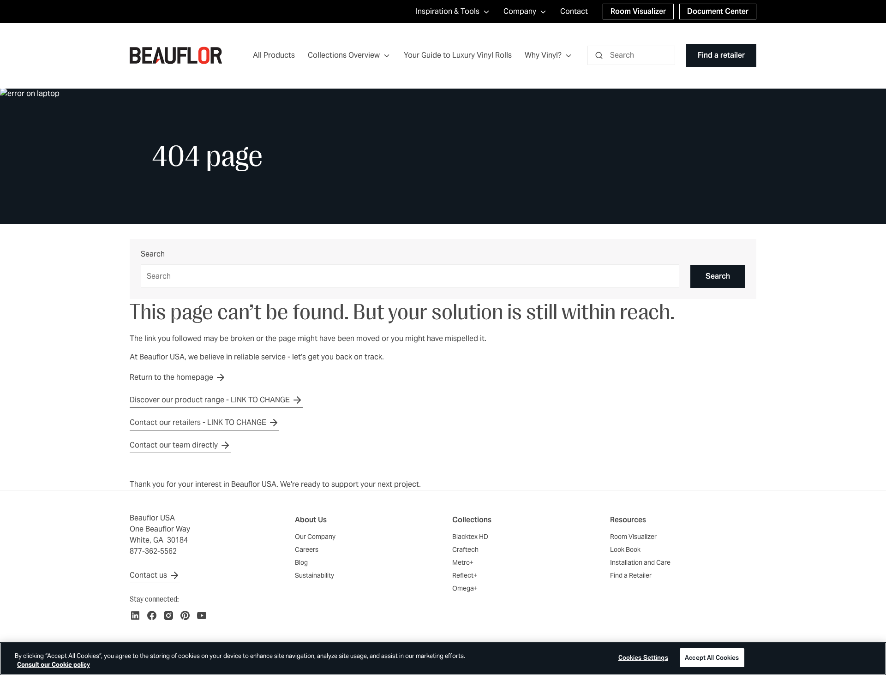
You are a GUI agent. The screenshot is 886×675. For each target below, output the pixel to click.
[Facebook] (151, 615)
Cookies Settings (643, 658)
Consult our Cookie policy (53, 665)
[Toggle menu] (387, 55)
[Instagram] (168, 615)
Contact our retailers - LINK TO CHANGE (198, 422)
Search (153, 254)
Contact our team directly (174, 445)
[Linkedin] (135, 615)
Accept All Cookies (712, 658)
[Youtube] (201, 615)
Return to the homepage (171, 377)
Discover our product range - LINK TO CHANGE (210, 400)
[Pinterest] (185, 615)
